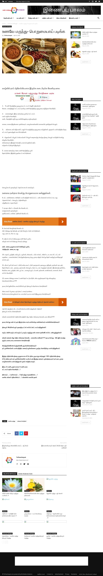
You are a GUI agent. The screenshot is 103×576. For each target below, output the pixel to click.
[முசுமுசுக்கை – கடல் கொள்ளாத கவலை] (34, 505)
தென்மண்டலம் (8, 18)
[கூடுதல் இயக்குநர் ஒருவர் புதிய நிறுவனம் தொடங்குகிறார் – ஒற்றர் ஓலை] (76, 116)
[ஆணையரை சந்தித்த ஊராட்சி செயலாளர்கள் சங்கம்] (76, 260)
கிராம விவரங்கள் (61, 18)
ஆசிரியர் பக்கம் (41, 574)
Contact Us (50, 574)
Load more (85, 62)
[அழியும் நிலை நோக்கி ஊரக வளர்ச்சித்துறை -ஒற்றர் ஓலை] (76, 126)
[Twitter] (95, 1)
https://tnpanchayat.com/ (22, 460)
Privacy (67, 574)
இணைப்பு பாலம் (73, 18)
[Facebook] (89, 1)
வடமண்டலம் (20, 18)
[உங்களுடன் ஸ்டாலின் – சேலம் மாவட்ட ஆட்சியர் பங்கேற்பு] (76, 331)
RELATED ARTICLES (9, 474)
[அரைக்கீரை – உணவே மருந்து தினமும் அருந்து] (12, 527)
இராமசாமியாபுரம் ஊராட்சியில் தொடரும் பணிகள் (54, 447)
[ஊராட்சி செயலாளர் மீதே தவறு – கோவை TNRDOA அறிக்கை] (76, 341)
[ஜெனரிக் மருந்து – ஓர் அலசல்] (57, 485)
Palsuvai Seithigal (12, 23)
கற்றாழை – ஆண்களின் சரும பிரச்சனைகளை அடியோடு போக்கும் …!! (56, 516)
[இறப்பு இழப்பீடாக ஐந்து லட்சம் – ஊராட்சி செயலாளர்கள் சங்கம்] (76, 393)
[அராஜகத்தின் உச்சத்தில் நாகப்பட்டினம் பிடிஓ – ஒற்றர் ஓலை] (76, 403)
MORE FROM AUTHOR (25, 474)
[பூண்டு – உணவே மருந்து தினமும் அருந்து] (57, 527)
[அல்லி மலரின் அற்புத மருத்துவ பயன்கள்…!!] (12, 485)
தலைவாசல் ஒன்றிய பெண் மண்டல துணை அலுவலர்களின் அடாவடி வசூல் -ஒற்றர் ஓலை (90, 321)
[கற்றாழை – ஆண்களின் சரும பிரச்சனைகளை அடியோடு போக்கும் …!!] (57, 505)
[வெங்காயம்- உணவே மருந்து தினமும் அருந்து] (34, 527)
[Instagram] (92, 1)
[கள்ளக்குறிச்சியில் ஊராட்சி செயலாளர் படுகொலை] (76, 250)
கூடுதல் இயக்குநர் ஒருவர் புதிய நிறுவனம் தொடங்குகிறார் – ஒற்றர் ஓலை (90, 115)
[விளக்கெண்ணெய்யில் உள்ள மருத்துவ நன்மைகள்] (34, 485)
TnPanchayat (8, 35)
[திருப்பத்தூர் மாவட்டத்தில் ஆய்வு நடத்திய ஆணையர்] (76, 269)
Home (4, 23)
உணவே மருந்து (11, 421)
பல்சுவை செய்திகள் (21, 421)
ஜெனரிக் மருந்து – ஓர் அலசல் (54, 493)
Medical (5, 491)
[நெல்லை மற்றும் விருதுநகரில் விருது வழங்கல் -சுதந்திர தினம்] (76, 178)
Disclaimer (74, 574)
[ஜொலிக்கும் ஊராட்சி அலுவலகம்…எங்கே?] (76, 188)
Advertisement (59, 574)
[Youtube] (99, 1)
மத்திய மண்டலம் (47, 18)
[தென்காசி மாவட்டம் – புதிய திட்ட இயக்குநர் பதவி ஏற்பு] (76, 198)
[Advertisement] (34, 79)
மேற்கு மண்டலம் (33, 18)
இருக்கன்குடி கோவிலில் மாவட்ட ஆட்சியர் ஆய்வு (15, 447)
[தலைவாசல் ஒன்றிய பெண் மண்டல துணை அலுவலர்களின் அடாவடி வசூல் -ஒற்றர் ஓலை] (76, 322)
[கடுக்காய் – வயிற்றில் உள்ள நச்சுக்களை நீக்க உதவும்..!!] (12, 505)
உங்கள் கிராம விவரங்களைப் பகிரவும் (88, 574)
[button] (98, 18)
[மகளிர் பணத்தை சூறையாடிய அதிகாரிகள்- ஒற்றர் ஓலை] (76, 107)
